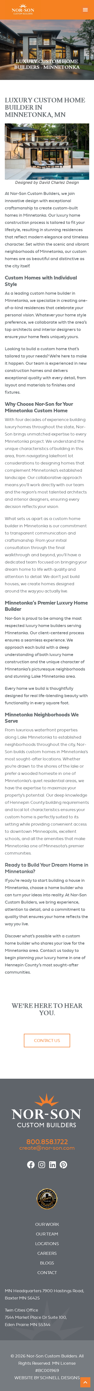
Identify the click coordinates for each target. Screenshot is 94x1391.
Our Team (47, 1234)
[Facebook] (31, 1165)
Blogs (47, 1263)
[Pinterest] (63, 1165)
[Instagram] (42, 1165)
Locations (47, 1243)
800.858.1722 (47, 1141)
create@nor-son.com (47, 1147)
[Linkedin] (52, 1165)
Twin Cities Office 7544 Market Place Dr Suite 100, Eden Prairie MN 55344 (36, 1317)
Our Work (47, 1224)
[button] (85, 10)
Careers (47, 1253)
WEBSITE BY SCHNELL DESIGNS (47, 1377)
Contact (47, 1272)
